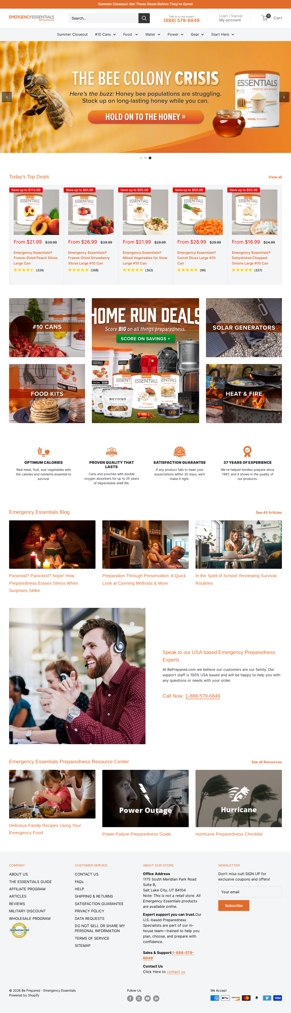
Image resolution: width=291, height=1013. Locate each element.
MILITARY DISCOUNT (27, 911)
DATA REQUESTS (89, 918)
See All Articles (269, 512)
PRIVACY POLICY (89, 911)
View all (275, 177)
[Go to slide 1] (141, 158)
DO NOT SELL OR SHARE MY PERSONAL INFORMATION (100, 928)
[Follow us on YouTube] (147, 998)
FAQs (79, 881)
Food (128, 34)
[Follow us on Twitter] (139, 998)
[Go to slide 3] (150, 158)
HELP (79, 889)
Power (173, 34)
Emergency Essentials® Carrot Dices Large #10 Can (196, 257)
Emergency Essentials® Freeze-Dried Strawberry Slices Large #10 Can (89, 257)
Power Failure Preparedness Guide (136, 834)
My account (230, 19)
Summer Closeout (72, 34)
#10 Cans (103, 34)
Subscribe (234, 905)
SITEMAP (82, 945)
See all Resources (267, 762)
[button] (264, 18)
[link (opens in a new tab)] (19, 923)
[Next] (282, 235)
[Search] (144, 18)
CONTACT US (86, 874)
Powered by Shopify (24, 995)
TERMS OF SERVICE (92, 938)
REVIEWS (17, 903)
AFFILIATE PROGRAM (27, 889)
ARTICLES (17, 896)
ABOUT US (18, 874)
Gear (195, 34)
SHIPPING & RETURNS (94, 896)
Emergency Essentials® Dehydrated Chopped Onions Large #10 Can (251, 257)
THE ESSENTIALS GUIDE (30, 881)
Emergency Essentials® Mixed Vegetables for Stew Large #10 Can (145, 257)
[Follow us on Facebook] (130, 998)
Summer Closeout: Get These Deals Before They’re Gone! (145, 4)
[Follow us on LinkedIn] (156, 998)
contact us (176, 971)
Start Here (220, 34)
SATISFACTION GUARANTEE (99, 903)
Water (150, 34)
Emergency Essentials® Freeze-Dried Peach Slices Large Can (36, 257)
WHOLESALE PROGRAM (29, 918)
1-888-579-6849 (202, 696)
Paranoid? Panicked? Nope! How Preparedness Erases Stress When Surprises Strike (43, 583)
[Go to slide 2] (145, 158)
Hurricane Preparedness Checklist (229, 834)
